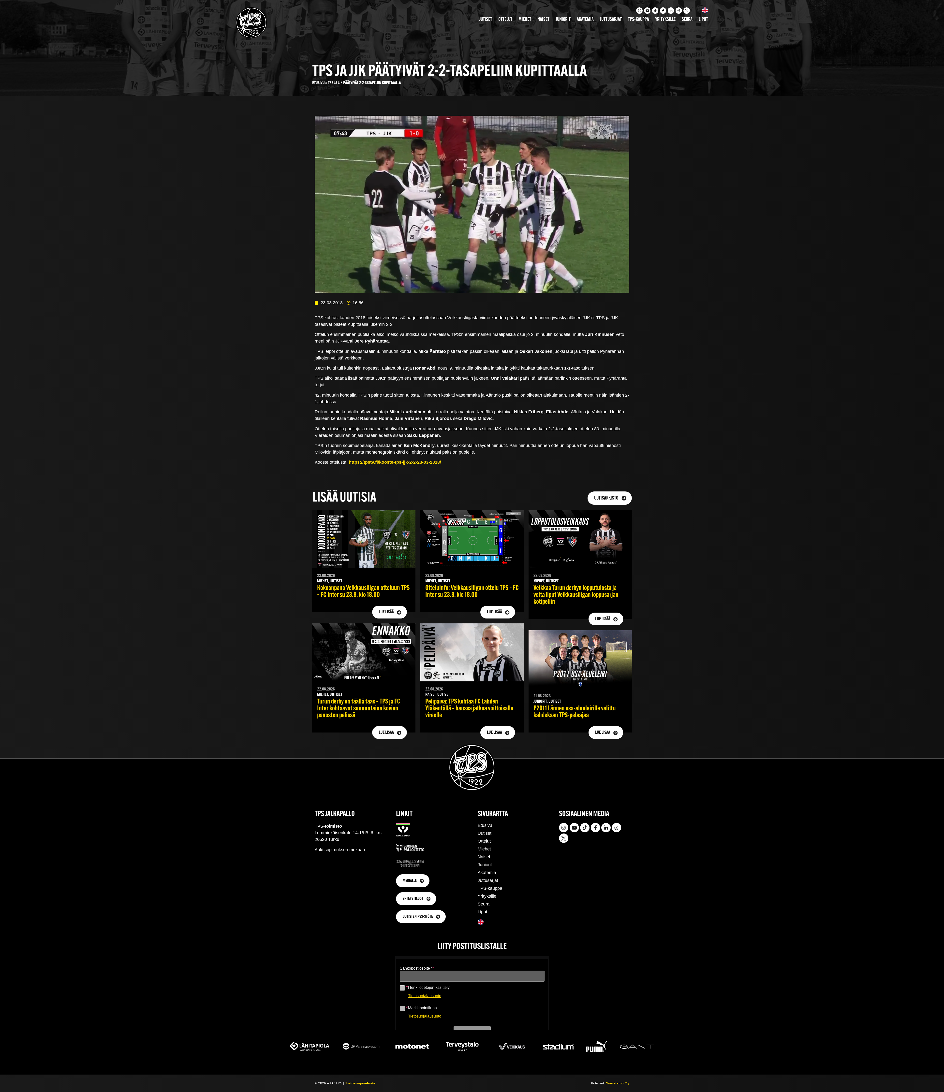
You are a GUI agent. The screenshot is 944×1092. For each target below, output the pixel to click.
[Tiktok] (655, 10)
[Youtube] (647, 10)
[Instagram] (639, 10)
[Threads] (679, 10)
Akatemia (585, 19)
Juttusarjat (611, 19)
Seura (687, 19)
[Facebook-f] (663, 10)
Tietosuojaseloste (360, 1083)
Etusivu (318, 83)
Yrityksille (665, 19)
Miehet (524, 19)
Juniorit (563, 19)
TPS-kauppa (638, 19)
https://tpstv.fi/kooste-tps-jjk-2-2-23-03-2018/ (395, 462)
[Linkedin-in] (671, 10)
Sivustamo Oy (617, 1083)
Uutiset (485, 19)
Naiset (543, 19)
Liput (703, 19)
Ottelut (505, 19)
